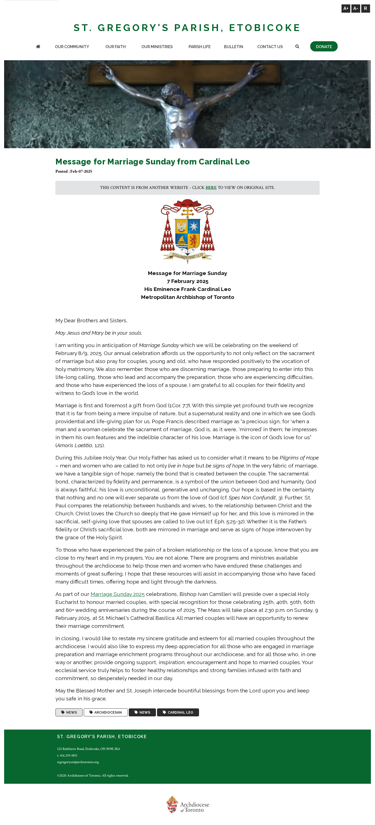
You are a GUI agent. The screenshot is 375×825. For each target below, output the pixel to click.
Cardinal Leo (179, 712)
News (71, 712)
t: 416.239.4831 (67, 755)
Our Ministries (157, 47)
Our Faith (115, 47)
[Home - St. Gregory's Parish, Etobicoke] (38, 47)
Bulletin (233, 47)
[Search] (297, 47)
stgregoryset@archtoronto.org (78, 762)
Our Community (72, 47)
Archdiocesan (107, 712)
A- (355, 8)
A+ (345, 8)
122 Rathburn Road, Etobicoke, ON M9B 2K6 (88, 749)
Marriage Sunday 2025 (118, 594)
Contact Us (270, 47)
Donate (324, 47)
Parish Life (200, 47)
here (211, 188)
